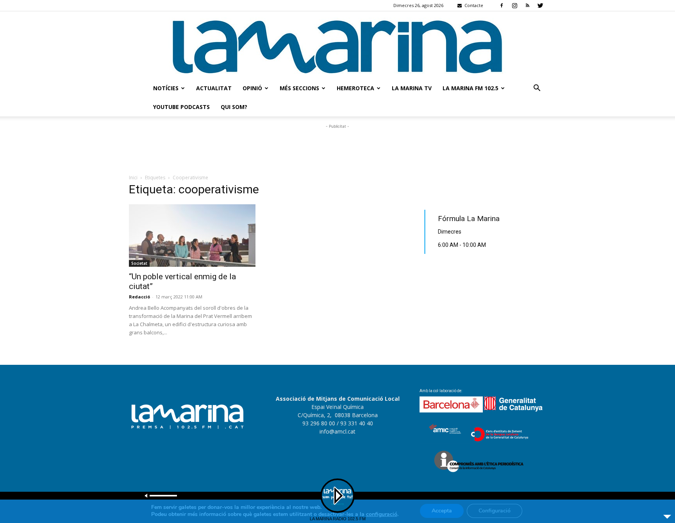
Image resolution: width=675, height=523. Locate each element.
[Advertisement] (337, 148)
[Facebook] (501, 5)
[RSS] (527, 5)
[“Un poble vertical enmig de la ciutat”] (192, 235)
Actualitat (214, 88)
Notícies (166, 88)
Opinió (252, 88)
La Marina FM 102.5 (470, 88)
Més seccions (299, 88)
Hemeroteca (355, 88)
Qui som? (234, 107)
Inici (133, 177)
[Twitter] (540, 5)
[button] (536, 89)
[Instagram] (514, 5)
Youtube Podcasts (181, 107)
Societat (139, 263)
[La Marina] (337, 45)
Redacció (139, 297)
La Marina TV (412, 88)
